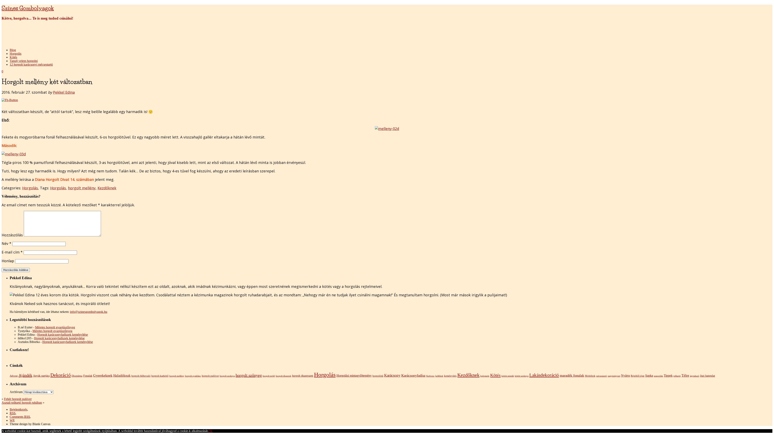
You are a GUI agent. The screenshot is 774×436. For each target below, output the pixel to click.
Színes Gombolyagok (28, 8)
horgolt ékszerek (283, 376)
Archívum (16, 392)
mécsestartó (601, 376)
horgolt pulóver (210, 375)
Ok (210, 431)
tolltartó (677, 376)
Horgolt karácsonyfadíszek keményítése (62, 334)
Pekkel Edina (64, 92)
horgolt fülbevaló (141, 375)
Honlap (8, 260)
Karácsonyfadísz (413, 375)
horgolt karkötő (160, 375)
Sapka (649, 375)
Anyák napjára (41, 375)
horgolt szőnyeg (249, 375)
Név (6, 243)
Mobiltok (590, 375)
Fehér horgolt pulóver (18, 399)
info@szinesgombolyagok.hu (88, 311)
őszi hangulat (707, 375)
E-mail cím (12, 252)
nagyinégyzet (614, 376)
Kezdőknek (107, 188)
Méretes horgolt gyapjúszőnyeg (55, 327)
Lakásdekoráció (544, 375)
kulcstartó (484, 376)
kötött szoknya (521, 376)
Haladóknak (122, 375)
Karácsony (392, 375)
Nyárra (625, 375)
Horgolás (15, 53)
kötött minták (507, 376)
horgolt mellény (82, 188)
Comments (20, 416)
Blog (13, 50)
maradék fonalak (572, 375)
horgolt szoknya (227, 376)
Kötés (13, 57)
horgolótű (377, 375)
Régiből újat (637, 375)
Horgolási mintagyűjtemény (354, 375)
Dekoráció (60, 375)
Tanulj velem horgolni (24, 61)
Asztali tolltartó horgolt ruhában (22, 402)
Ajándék (25, 375)
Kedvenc (430, 376)
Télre (685, 375)
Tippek (668, 375)
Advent (14, 375)
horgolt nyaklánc (193, 376)
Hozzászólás (12, 235)
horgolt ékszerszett (302, 375)
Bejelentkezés (18, 409)
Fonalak (87, 375)
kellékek (439, 376)
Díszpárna (77, 375)
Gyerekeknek (102, 375)
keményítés (450, 375)
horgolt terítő (269, 376)
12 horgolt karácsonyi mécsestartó (31, 64)
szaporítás (658, 376)
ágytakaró (694, 376)
